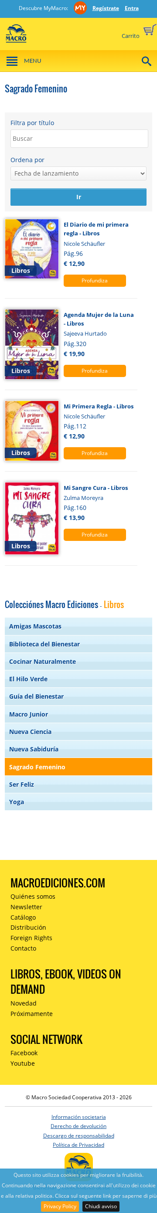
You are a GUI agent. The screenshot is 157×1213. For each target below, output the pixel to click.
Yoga (16, 802)
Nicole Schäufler (84, 244)
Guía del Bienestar (36, 696)
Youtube (22, 1063)
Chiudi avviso (101, 1206)
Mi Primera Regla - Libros (98, 406)
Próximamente (31, 1013)
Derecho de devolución (78, 1126)
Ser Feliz (21, 784)
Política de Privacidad (78, 1144)
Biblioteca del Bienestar (44, 644)
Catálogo (23, 917)
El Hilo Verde (28, 679)
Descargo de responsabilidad (78, 1135)
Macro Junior (28, 714)
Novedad (23, 1003)
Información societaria (78, 1117)
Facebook (24, 1053)
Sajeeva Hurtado (85, 333)
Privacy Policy (60, 1206)
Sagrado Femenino (37, 767)
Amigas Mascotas (35, 626)
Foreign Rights (31, 938)
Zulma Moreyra (83, 498)
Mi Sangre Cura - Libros (96, 488)
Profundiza (95, 280)
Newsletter (26, 907)
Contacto (23, 948)
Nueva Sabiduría (33, 749)
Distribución (28, 927)
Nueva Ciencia (30, 731)
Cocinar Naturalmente (42, 661)
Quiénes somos (32, 896)
